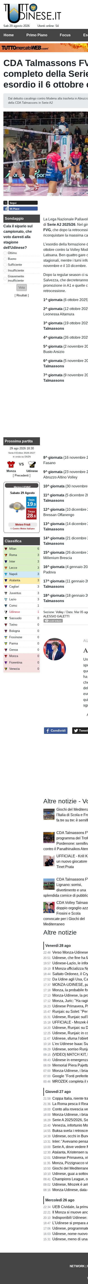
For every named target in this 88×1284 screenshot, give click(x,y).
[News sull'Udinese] (32, 14)
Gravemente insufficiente (16, 278)
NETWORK (77, 1266)
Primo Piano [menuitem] (36, 35)
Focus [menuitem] (65, 35)
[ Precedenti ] (21, 475)
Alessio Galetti (56, 616)
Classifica (13, 541)
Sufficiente (15, 264)
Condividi (58, 730)
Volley (60, 612)
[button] (21, 287)
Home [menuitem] (9, 35)
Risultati (21, 295)
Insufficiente (16, 270)
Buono (12, 259)
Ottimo (12, 253)
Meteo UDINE (22, 487)
